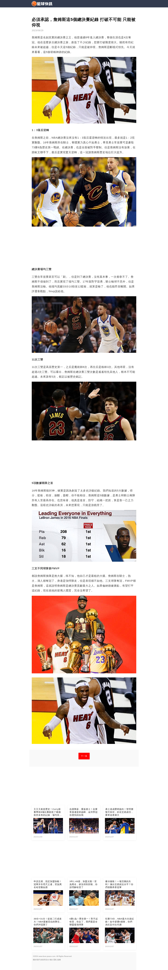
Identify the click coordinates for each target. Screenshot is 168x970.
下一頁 (84, 756)
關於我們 (36, 960)
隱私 (55, 960)
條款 (51, 960)
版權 (59, 960)
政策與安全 (44, 960)
